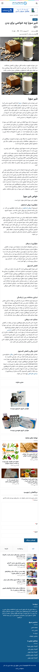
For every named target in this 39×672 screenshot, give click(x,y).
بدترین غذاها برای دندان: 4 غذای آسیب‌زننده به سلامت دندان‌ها (16, 564)
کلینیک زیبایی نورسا (32, 646)
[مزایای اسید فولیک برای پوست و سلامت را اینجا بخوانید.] (10, 451)
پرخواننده (20, 549)
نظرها (6, 549)
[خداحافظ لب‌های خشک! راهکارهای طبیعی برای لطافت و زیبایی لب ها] (32, 590)
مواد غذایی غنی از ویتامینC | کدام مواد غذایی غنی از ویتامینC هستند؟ (29, 481)
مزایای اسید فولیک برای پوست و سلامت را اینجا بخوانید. (10, 462)
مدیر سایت (33, 31)
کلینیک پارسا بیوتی (33, 652)
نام (36, 524)
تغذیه (31, 15)
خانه (35, 15)
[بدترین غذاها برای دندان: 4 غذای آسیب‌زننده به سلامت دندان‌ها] (32, 565)
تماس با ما (35, 630)
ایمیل (35, 532)
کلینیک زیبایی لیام (33, 649)
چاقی (11, 354)
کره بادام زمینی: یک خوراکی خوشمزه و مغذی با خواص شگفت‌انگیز (30, 456)
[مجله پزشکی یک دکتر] (19, 3)
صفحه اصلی (34, 628)
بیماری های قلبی (32, 374)
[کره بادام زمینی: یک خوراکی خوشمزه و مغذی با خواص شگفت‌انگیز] (28, 447)
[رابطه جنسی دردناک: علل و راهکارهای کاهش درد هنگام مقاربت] (32, 574)
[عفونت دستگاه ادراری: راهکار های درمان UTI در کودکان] (32, 582)
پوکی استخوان (27, 208)
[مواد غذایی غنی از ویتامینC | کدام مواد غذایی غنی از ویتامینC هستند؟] (28, 473)
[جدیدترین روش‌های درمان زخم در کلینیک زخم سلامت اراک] (32, 557)
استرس (9, 330)
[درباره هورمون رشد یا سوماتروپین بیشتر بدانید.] (10, 473)
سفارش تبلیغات (33, 636)
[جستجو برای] (37, 4)
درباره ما (35, 633)
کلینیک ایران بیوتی (33, 658)
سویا (20, 103)
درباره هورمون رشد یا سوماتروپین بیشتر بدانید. (12, 481)
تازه (33, 549)
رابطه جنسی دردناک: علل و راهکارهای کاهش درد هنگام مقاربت (15, 572)
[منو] (2, 4)
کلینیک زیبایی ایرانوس (32, 655)
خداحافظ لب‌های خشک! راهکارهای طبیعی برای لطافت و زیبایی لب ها (13, 589)
